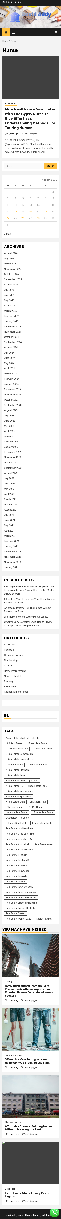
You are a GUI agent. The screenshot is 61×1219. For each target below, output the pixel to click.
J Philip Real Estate (42, 748)
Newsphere (31, 1215)
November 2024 (12, 331)
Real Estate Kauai (44, 844)
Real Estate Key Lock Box (18, 860)
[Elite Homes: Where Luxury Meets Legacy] (30, 1163)
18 (15, 211)
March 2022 (10, 499)
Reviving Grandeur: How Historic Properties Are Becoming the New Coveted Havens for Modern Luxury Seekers (29, 590)
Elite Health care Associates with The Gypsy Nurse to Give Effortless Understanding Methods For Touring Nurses (30, 118)
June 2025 (9, 295)
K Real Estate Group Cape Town (22, 780)
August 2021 (11, 509)
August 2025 (11, 284)
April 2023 (9, 431)
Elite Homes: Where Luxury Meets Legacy (26, 616)
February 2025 (11, 316)
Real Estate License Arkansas (21, 892)
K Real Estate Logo (37, 786)
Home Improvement (15, 670)
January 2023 (11, 447)
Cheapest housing (13, 655)
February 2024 (11, 378)
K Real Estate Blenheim (18, 770)
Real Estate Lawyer (16, 881)
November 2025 (12, 269)
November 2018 (12, 562)
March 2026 (10, 263)
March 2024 (10, 373)
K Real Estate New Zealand (19, 791)
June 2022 (9, 483)
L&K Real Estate (38, 802)
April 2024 (9, 368)
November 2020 (12, 556)
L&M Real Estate (14, 807)
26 (22, 218)
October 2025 (11, 274)
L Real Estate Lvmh (42, 823)
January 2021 (11, 546)
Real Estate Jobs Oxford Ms (20, 833)
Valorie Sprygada (29, 134)
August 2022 (11, 473)
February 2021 (11, 541)
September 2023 (13, 405)
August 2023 (11, 410)
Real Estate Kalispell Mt (18, 844)
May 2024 (9, 363)
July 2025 (9, 289)
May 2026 (9, 258)
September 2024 (13, 342)
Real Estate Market (15, 913)
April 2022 (9, 494)
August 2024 (11, 347)
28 (38, 218)
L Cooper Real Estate (16, 823)
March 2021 (10, 535)
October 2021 (11, 504)
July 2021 (9, 515)
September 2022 (13, 467)
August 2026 (11, 253)
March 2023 (10, 436)
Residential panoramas (16, 691)
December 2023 (12, 389)
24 (8, 218)
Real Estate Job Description (20, 828)
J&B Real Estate (14, 743)
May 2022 (9, 488)
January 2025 (11, 321)
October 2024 (11, 337)
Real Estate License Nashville (20, 908)
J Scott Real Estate (37, 764)
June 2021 (9, 520)
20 (30, 211)
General (8, 665)
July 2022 (9, 478)
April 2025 (9, 305)
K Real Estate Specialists (18, 796)
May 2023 (9, 426)
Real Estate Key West (16, 865)
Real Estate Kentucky (16, 855)
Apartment (9, 644)
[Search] (56, 32)
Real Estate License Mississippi (21, 903)
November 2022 (12, 457)
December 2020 (12, 551)
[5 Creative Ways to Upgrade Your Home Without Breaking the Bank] (30, 1029)
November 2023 (12, 394)
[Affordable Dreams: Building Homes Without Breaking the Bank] (30, 1096)
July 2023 (9, 415)
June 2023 (9, 420)
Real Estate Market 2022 (18, 918)
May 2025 (9, 300)
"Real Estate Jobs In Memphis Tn (22, 738)
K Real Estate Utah (15, 802)
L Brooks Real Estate (43, 812)
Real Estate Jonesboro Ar (19, 839)
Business (9, 649)
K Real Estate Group (16, 775)
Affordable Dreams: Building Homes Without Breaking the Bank (28, 1128)
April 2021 (9, 530)
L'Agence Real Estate (16, 812)
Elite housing (11, 103)
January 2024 (11, 384)
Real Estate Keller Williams (19, 849)
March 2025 (10, 310)
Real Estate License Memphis (21, 897)
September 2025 (13, 279)
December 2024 (12, 326)
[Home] (6, 32)
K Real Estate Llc (14, 786)
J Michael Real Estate (17, 748)
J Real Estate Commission (19, 754)
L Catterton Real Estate (18, 817)
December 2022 (12, 452)
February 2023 (11, 441)
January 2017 (11, 567)
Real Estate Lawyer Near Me (20, 887)
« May (7, 233)
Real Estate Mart (44, 918)
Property (8, 681)
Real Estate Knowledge (17, 871)
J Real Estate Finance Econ (19, 759)
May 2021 (9, 525)
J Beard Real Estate (37, 743)
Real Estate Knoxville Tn (18, 876)
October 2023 (11, 399)
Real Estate (10, 686)
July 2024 (9, 352)
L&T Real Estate (36, 807)
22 (45, 211)
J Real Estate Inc (14, 764)
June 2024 (9, 357)
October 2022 (11, 462)
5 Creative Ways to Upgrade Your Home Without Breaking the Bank (27, 1061)
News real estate (13, 676)
